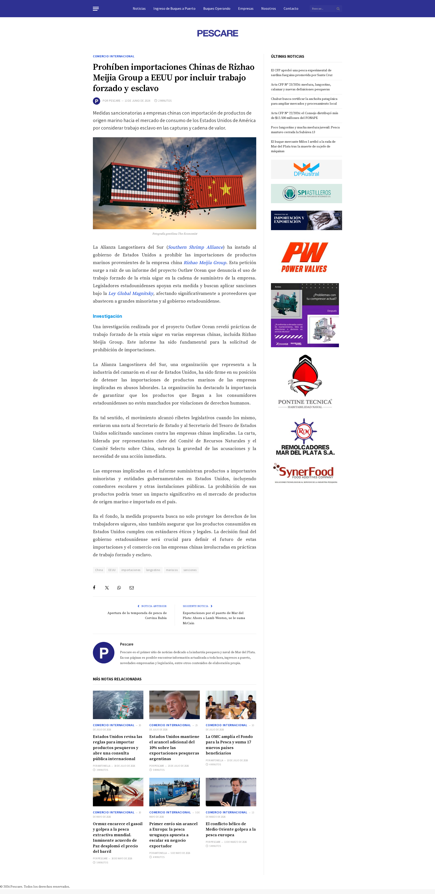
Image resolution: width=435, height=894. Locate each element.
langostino (153, 570)
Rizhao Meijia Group (205, 263)
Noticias (139, 8)
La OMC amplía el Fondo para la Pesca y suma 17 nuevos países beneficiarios (229, 745)
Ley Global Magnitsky (130, 293)
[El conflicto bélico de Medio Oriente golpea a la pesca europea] (231, 792)
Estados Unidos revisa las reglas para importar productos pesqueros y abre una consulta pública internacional (117, 747)
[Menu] (96, 9)
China (99, 570)
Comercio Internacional (113, 56)
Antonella (104, 765)
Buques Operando (216, 8)
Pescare (115, 101)
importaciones (130, 570)
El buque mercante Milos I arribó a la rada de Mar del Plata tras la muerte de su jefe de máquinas (303, 146)
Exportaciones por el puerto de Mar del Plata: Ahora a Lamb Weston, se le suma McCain (214, 618)
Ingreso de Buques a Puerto (174, 8)
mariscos (172, 570)
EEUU (112, 570)
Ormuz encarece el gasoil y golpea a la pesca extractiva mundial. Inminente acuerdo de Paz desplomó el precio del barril (118, 837)
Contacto (291, 8)
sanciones (190, 570)
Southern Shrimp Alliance (195, 247)
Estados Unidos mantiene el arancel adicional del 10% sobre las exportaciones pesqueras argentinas (174, 747)
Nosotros (268, 8)
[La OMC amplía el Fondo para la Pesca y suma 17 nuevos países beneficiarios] (231, 705)
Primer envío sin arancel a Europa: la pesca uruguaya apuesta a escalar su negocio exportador (173, 835)
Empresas (246, 8)
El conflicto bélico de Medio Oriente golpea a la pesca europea (231, 829)
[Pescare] (217, 33)
